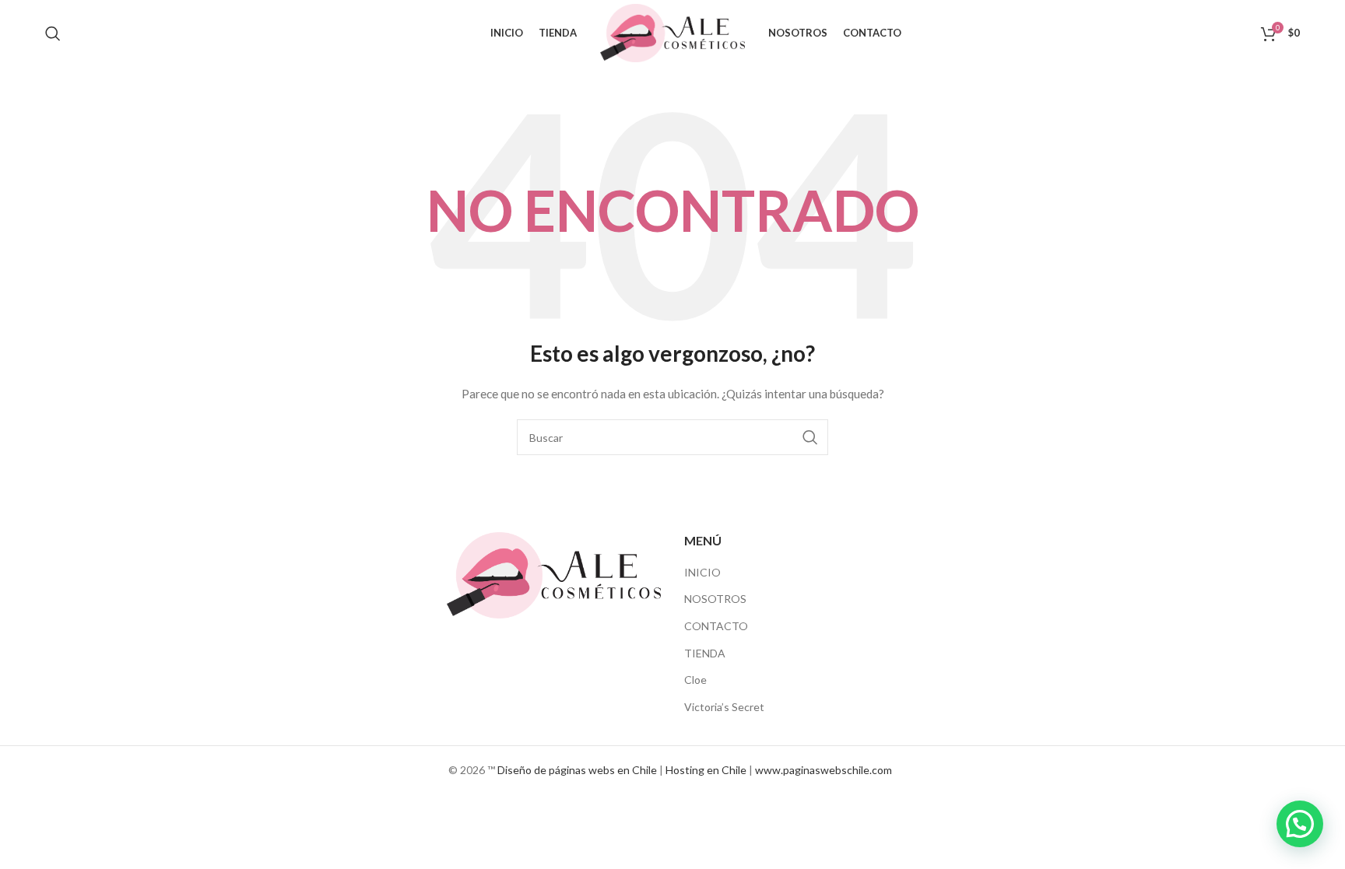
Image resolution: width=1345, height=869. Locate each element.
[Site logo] (672, 31)
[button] (1300, 824)
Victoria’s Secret (724, 706)
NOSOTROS (715, 598)
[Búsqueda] (52, 33)
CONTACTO (716, 625)
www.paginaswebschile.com (823, 769)
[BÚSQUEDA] (810, 437)
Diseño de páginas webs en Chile (577, 769)
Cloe (695, 679)
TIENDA (704, 653)
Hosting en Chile (705, 769)
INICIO (702, 572)
